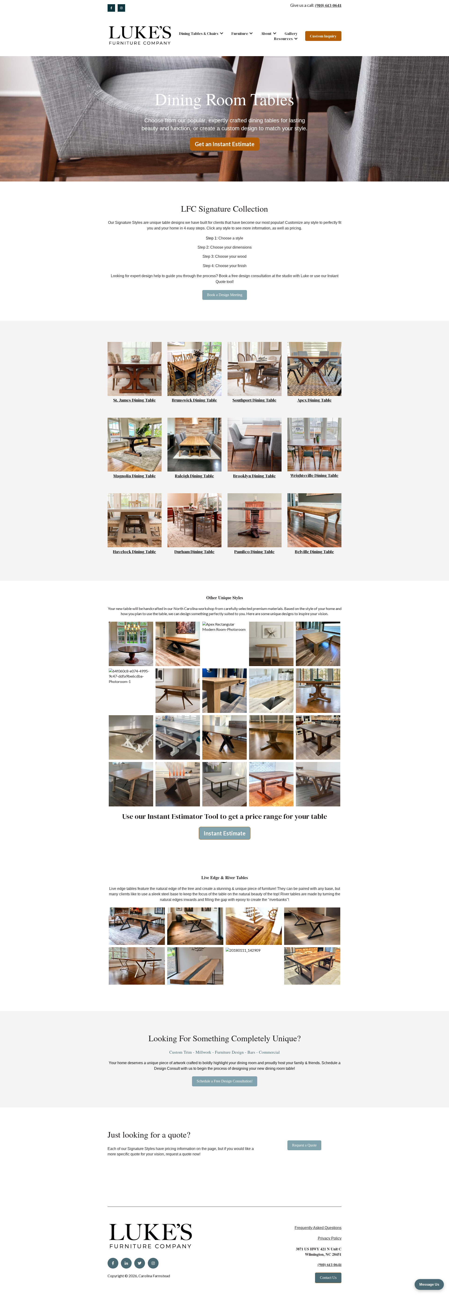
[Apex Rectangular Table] (224, 627)
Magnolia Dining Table (134, 476)
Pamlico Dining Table (254, 552)
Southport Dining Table (254, 400)
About (266, 33)
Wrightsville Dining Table (314, 475)
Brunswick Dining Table (194, 400)
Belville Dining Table (314, 552)
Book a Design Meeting (224, 295)
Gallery (291, 33)
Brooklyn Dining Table (254, 476)
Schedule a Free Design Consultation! (225, 1081)
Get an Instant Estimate (224, 144)
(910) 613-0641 (328, 5)
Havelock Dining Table (134, 552)
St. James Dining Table (134, 400)
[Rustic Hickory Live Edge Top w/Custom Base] (254, 950)
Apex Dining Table (314, 400)
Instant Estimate (225, 833)
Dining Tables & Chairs (198, 33)
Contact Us (328, 1278)
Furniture (240, 33)
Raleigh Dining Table (194, 476)
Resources (283, 38)
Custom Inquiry (323, 36)
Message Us (429, 1284)
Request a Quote (304, 1145)
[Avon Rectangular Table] (131, 676)
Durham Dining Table (194, 552)
